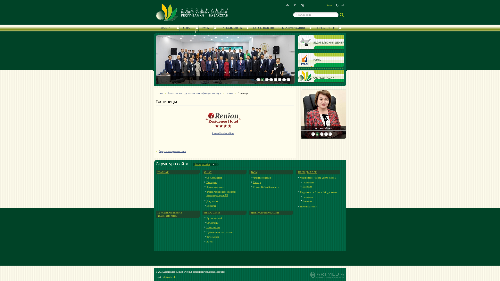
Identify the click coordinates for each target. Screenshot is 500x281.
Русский (340, 5)
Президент (211, 182)
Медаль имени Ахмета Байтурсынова (318, 192)
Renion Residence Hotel (223, 133)
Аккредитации (323, 77)
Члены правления (215, 187)
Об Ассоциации (214, 177)
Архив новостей (214, 218)
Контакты (211, 206)
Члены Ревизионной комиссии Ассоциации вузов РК (221, 193)
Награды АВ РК (231, 28)
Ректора (257, 182)
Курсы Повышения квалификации (279, 28)
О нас (187, 28)
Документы (212, 201)
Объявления (212, 222)
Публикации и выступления (220, 232)
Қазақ (329, 5)
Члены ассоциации (262, 177)
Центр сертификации (265, 212)
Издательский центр (328, 42)
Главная (166, 28)
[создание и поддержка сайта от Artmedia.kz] (327, 275)
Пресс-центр (325, 28)
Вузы (206, 28)
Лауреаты (307, 186)
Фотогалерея (212, 237)
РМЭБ (317, 60)
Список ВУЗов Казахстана (266, 187)
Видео (209, 241)
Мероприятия (213, 227)
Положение (308, 182)
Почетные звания (308, 206)
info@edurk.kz (169, 277)
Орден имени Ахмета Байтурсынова (318, 177)
